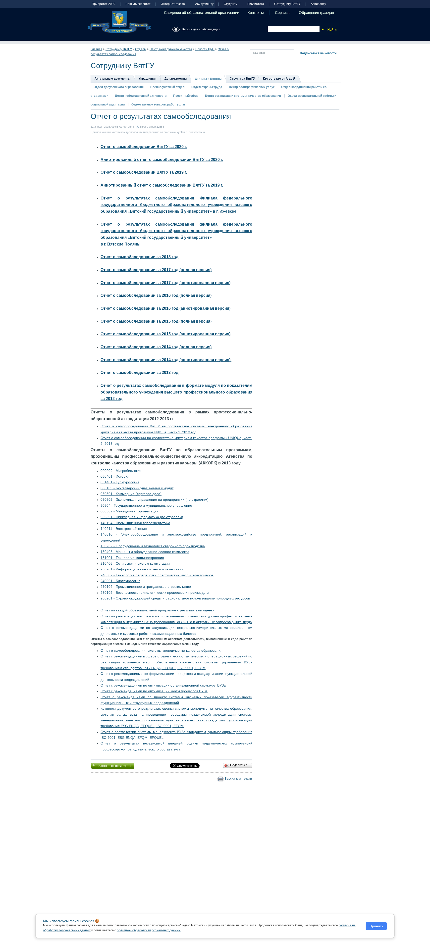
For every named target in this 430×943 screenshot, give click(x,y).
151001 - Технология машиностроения (132, 558)
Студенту (230, 4)
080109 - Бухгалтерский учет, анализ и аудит (137, 488)
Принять (376, 926)
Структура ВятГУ (242, 78)
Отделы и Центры (208, 79)
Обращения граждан (316, 12)
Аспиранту (318, 4)
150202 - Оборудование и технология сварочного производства (153, 546)
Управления (147, 78)
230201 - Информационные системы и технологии (142, 569)
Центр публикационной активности (140, 96)
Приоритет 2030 (103, 4)
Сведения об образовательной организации (201, 12)
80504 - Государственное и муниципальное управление (146, 505)
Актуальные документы (112, 78)
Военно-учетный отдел (167, 87)
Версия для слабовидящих (201, 29)
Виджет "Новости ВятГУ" (112, 765)
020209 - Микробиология (121, 471)
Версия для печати (238, 778)
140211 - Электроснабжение (124, 529)
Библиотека (255, 4)
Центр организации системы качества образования (243, 96)
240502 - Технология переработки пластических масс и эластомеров (157, 575)
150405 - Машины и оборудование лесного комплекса (145, 552)
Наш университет (138, 4)
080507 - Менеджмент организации (130, 511)
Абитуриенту (204, 4)
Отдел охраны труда (206, 87)
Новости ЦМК (205, 49)
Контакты (256, 12)
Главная (96, 49)
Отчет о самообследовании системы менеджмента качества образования (161, 650)
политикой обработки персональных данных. (149, 930)
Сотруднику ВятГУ (287, 4)
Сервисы (282, 12)
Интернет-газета (173, 4)
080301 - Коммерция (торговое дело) (131, 494)
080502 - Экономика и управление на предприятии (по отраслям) (155, 499)
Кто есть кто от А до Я (279, 78)
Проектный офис (185, 96)
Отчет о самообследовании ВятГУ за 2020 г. (144, 147)
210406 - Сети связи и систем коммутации (135, 563)
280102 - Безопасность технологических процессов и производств (155, 593)
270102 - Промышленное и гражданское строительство (146, 587)
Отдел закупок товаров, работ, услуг (158, 104)
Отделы (140, 49)
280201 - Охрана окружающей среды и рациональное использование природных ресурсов (175, 598)
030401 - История (115, 476)
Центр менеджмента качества (171, 49)
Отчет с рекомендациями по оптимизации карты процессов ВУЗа (154, 691)
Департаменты (175, 78)
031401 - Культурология (120, 482)
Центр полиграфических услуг (251, 87)
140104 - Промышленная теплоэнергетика (135, 523)
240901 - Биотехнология (120, 581)
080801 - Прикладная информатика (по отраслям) (142, 517)
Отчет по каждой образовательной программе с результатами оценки (158, 610)
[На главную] (119, 22)
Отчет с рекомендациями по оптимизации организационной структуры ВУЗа (163, 685)
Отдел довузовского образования (119, 87)
